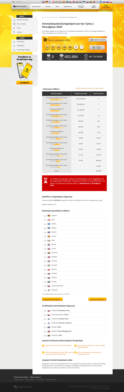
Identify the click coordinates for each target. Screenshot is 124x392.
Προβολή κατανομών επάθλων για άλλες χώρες (89, 88)
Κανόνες (19, 32)
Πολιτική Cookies (40, 379)
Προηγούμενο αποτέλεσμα (52, 299)
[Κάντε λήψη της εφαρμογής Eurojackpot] (24, 86)
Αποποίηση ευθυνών (18, 379)
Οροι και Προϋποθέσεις (51, 379)
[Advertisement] (74, 75)
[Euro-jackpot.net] (42, 17)
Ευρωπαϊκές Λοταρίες (23, 49)
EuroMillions (20, 45)
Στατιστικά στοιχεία (22, 19)
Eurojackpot (20, 41)
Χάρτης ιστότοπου (35, 377)
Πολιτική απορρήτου (29, 379)
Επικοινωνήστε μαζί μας (21, 377)
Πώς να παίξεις (21, 24)
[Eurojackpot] (20, 6)
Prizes (19, 28)
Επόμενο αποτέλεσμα (97, 299)
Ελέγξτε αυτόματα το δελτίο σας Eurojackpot (58, 345)
